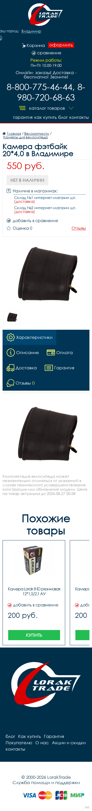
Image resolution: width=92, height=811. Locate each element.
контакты (79, 117)
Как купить (45, 117)
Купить (34, 635)
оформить (61, 44)
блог (63, 117)
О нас (42, 742)
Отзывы (79, 228)
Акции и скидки (69, 742)
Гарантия (23, 117)
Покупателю (19, 742)
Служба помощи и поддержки (46, 782)
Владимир (31, 31)
